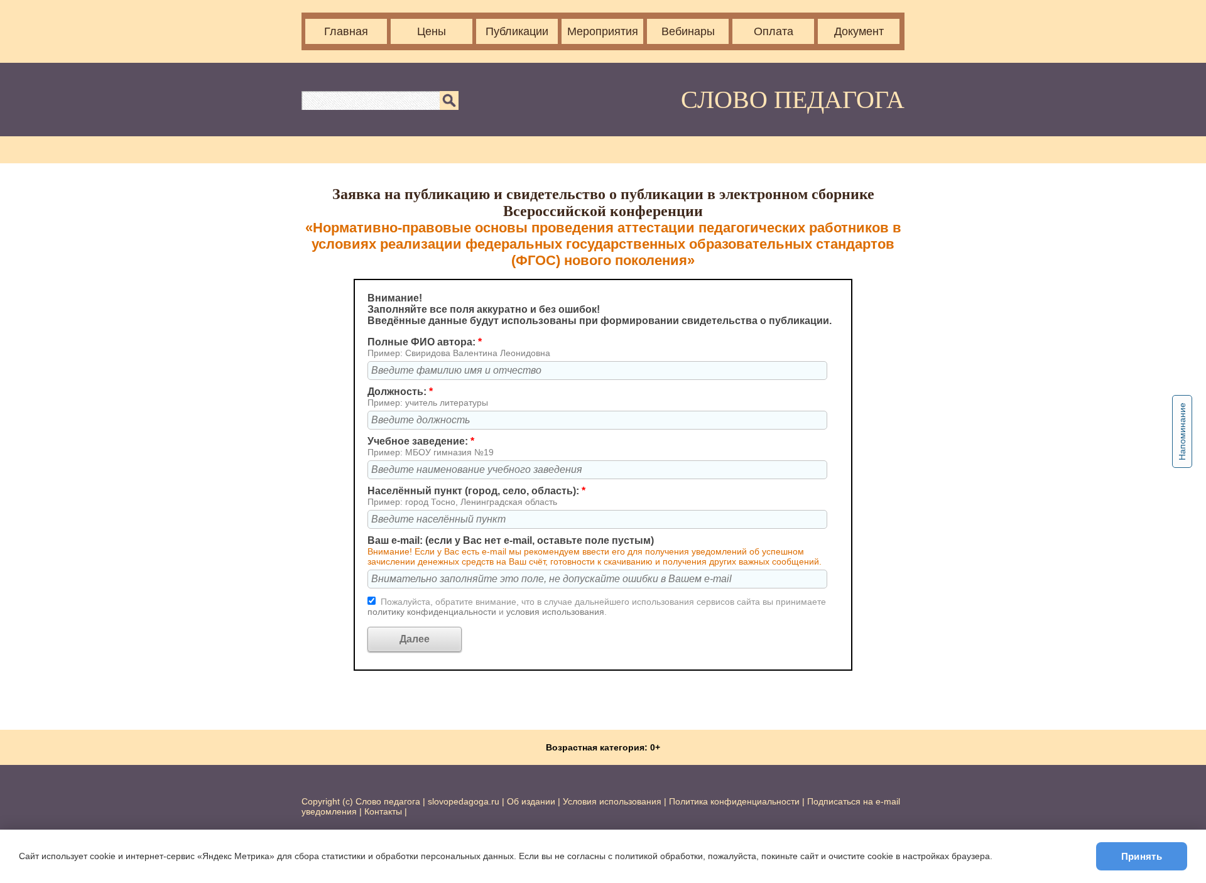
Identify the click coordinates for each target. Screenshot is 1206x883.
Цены (431, 31)
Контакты (383, 811)
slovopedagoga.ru (465, 801)
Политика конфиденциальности (734, 801)
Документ (859, 31)
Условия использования (612, 801)
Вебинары (688, 31)
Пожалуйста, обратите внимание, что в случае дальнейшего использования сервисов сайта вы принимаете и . (596, 607)
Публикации (517, 31)
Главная (346, 31)
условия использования (555, 612)
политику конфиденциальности (433, 612)
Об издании (531, 801)
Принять (1141, 856)
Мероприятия (602, 31)
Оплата (773, 31)
